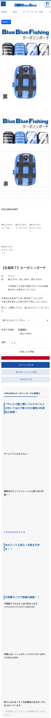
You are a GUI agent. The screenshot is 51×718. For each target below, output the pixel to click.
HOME (4, 12)
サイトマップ (25, 702)
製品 (14, 12)
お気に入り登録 (27, 224)
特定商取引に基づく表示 (25, 705)
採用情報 (25, 713)
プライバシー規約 (25, 709)
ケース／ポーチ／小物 (31, 12)
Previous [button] (5, 69)
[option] (25, 45)
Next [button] (45, 69)
